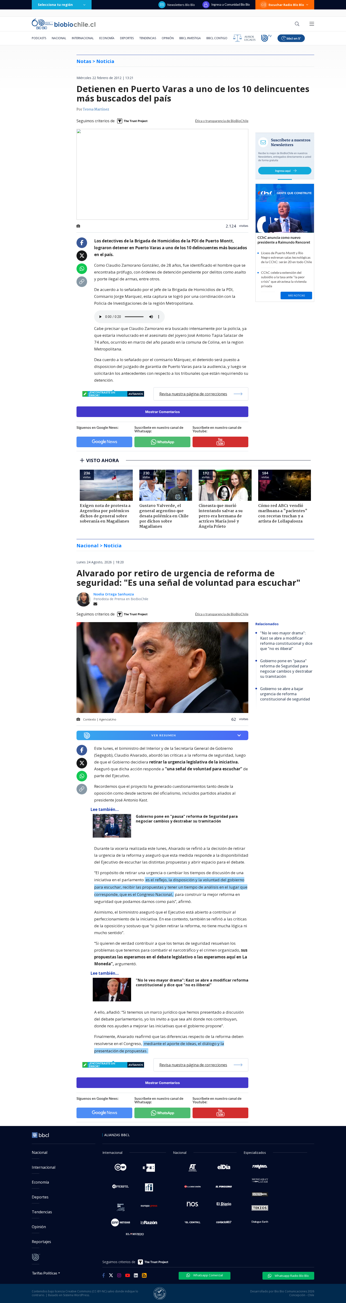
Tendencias (147, 38)
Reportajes (41, 1241)
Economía (106, 38)
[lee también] (113, 826)
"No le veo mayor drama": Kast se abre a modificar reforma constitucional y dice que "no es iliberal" (192, 982)
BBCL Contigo (216, 38)
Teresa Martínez (96, 109)
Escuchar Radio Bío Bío (286, 5)
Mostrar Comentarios (162, 412)
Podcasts (39, 38)
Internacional (83, 38)
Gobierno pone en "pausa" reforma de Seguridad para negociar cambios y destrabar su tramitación (187, 819)
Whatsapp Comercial (208, 1275)
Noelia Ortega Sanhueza (113, 594)
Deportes (127, 38)
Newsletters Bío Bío (181, 5)
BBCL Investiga (190, 38)
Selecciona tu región (55, 4)
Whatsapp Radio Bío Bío (291, 1275)
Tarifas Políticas (44, 1273)
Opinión (168, 38)
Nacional (59, 38)
